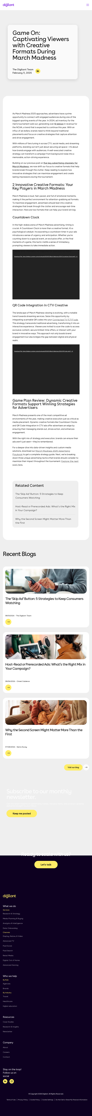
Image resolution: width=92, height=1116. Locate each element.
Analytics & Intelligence (13, 923)
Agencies (6, 984)
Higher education (10, 1006)
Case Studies (8, 1022)
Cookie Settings (47, 1100)
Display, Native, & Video (13, 936)
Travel (5, 996)
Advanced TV (8, 941)
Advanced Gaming (10, 965)
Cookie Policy (35, 1100)
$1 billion (58, 124)
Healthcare (7, 1001)
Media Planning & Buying (13, 918)
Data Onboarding (10, 928)
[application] (46, 274)
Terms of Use (11, 1100)
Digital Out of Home (11, 960)
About (5, 1047)
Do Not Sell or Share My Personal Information (71, 1100)
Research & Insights (11, 1027)
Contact (6, 1057)
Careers (6, 1052)
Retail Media (8, 955)
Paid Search (8, 951)
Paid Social (7, 946)
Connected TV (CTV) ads (65, 319)
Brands (6, 988)
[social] (5, 1081)
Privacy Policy (23, 1100)
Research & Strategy (11, 914)
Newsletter (7, 1031)
